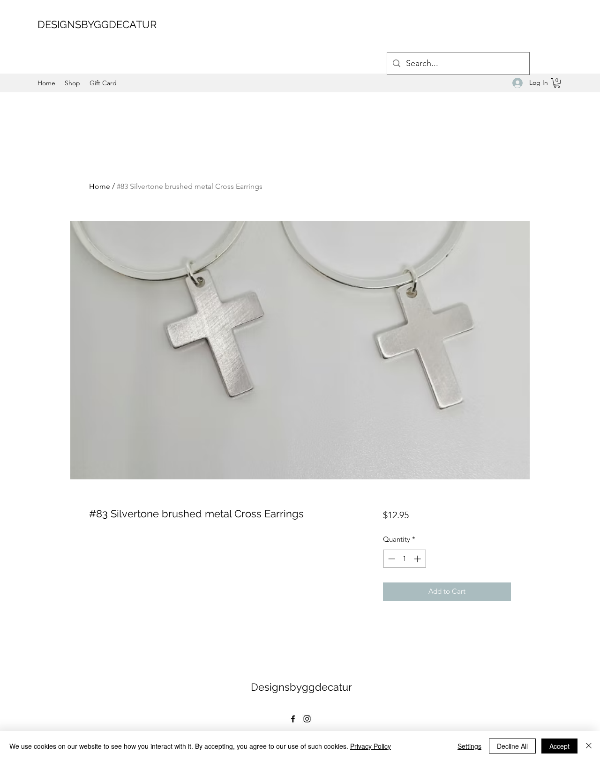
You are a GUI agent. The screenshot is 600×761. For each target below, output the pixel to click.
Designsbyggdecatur (301, 687)
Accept (559, 746)
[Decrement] (390, 558)
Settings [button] (469, 746)
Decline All (512, 746)
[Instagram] (307, 719)
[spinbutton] (404, 558)
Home (99, 186)
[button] (556, 83)
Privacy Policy (370, 746)
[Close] (588, 746)
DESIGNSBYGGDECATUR (97, 24)
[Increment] (418, 558)
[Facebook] (293, 719)
